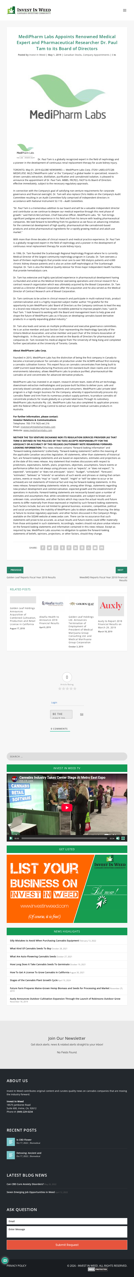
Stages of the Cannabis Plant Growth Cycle (34, 980)
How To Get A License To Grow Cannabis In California (39, 972)
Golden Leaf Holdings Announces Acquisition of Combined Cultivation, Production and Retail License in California (23, 616)
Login (54, 702)
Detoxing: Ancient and (29, 1153)
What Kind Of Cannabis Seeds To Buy (30, 948)
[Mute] (117, 838)
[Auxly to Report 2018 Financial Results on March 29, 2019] (111, 606)
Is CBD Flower (24, 1139)
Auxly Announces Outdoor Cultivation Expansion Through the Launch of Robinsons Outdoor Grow (65, 998)
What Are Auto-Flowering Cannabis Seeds (33, 956)
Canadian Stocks (73, 54)
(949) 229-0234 (25, 1111)
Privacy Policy (16, 1265)
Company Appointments (96, 54)
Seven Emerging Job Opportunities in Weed (31, 1192)
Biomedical (35, 1143)
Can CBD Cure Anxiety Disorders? (25, 1184)
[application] (67, 808)
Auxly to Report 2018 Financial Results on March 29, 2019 (110, 624)
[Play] (11, 838)
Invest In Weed (37, 54)
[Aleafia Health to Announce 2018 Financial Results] (52, 604)
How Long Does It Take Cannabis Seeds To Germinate (40, 964)
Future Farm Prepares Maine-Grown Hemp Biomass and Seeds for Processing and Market (59, 988)
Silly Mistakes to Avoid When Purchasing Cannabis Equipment (44, 940)
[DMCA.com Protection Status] (98, 1269)
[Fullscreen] (123, 838)
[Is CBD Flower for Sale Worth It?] (11, 1142)
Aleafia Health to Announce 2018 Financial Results (49, 620)
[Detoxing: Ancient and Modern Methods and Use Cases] (11, 1155)
